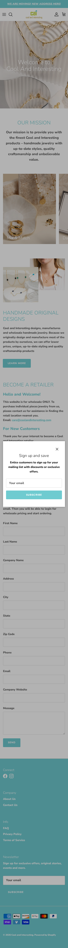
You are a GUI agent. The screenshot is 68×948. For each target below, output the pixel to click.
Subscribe (34, 495)
